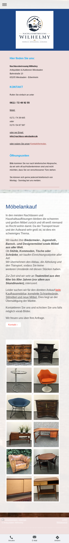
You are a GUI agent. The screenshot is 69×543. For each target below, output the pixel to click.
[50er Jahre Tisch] (46, 488)
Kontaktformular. (38, 144)
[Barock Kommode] (19, 353)
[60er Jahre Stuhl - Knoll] (46, 380)
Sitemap (22, 520)
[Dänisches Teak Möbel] (19, 434)
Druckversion (11, 520)
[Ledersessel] (19, 461)
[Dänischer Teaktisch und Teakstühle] (46, 461)
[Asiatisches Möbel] (46, 353)
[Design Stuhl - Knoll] (19, 407)
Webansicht (62, 522)
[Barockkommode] (46, 407)
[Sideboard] (19, 488)
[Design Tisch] (19, 380)
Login (64, 519)
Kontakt (12, 324)
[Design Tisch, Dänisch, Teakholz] (46, 434)
